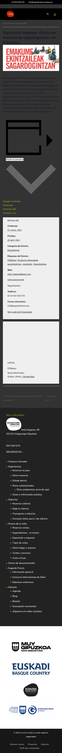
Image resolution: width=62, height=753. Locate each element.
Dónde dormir (19, 480)
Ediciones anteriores (23, 582)
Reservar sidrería (21, 503)
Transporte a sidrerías (23, 513)
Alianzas (45, 744)
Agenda (16, 591)
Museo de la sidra (17, 523)
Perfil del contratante (29, 748)
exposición (27, 264)
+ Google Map (27, 376)
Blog (14, 596)
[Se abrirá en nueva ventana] (24, 451)
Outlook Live (9, 213)
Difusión (12, 587)
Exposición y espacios (23, 537)
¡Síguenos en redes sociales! (27, 611)
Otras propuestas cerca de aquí (33, 489)
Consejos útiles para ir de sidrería (29, 518)
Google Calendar (12, 201)
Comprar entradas (17, 461)
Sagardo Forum (16, 568)
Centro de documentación (21, 563)
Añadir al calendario (14, 159)
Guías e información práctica (27, 494)
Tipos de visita (20, 542)
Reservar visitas (20, 527)
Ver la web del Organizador (19, 311)
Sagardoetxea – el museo (25, 532)
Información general (22, 572)
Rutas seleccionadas (23, 485)
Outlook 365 (9, 209)
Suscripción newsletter (24, 606)
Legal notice (31, 736)
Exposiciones (13, 250)
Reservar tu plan (21, 470)
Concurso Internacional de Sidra (29, 577)
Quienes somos (17, 744)
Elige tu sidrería (20, 508)
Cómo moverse (20, 475)
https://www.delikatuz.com (19, 274)
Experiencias (14, 466)
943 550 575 (13, 445)
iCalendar (8, 205)
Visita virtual (19, 558)
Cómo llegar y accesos (24, 547)
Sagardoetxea (40, 264)
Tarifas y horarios (21, 553)
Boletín (16, 601)
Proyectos (32, 744)
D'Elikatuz (11, 260)
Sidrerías (13, 499)
